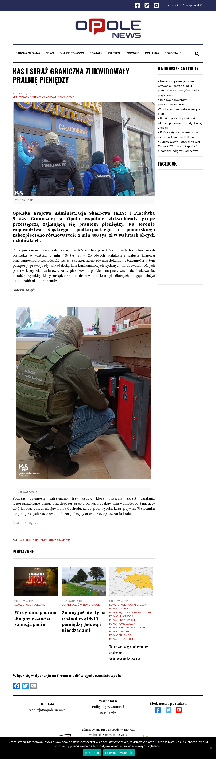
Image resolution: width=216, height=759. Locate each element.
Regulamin (108, 713)
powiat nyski (117, 627)
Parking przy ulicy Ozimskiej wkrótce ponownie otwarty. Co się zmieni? (180, 123)
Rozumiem (92, 752)
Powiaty (96, 53)
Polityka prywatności (108, 707)
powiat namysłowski (122, 623)
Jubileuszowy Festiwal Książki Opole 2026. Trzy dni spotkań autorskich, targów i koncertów (179, 146)
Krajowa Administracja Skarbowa (34, 97)
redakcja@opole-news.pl (47, 710)
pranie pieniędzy (36, 540)
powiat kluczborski (122, 616)
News (50, 53)
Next (154, 398)
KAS (22, 540)
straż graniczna (59, 540)
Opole (70, 97)
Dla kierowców (72, 53)
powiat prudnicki (120, 635)
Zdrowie (132, 53)
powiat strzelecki (121, 639)
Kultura (114, 53)
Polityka (152, 53)
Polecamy (38, 604)
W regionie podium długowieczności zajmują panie (35, 618)
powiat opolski (119, 631)
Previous (13, 398)
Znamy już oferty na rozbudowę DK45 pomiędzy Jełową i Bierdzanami (84, 621)
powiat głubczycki (121, 608)
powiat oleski (136, 627)
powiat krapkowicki (122, 620)
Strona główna (28, 53)
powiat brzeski (137, 604)
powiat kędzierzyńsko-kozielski (130, 612)
